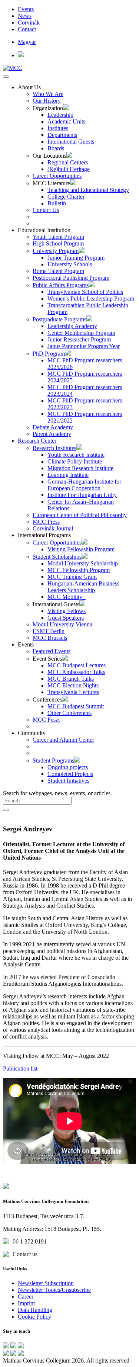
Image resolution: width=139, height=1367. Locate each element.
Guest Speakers (65, 617)
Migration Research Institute (80, 468)
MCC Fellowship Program (78, 570)
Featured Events (51, 651)
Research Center (37, 440)
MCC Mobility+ (66, 597)
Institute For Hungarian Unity (82, 495)
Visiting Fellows (66, 611)
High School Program (58, 243)
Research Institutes (54, 448)
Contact (27, 29)
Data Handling (35, 1310)
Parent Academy (52, 434)
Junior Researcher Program (79, 339)
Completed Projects (70, 774)
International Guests (70, 141)
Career (25, 1296)
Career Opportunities (57, 176)
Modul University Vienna (62, 624)
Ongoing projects (67, 767)
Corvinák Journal (53, 528)
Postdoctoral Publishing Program (71, 278)
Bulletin (56, 203)
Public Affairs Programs (61, 285)
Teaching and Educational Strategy (88, 190)
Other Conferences (69, 713)
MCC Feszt (46, 719)
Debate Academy (53, 427)
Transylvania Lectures (73, 692)
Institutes (57, 128)
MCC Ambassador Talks (76, 672)
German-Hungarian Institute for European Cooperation (84, 484)
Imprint (26, 1303)
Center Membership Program (81, 333)
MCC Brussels (50, 638)
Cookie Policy (34, 1316)
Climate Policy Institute (74, 461)
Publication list (20, 1068)
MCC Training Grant (72, 577)
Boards (55, 148)
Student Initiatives (68, 780)
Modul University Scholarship (82, 563)
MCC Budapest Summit (75, 706)
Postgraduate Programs (59, 319)
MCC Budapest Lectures (76, 665)
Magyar (27, 42)
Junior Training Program (76, 257)
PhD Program (49, 353)
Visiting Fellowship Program (81, 549)
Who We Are (48, 94)
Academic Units (66, 121)
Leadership (60, 115)
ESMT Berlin (48, 631)
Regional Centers (67, 162)
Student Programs (53, 760)
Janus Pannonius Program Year (83, 346)
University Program (56, 251)
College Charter (66, 196)
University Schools (69, 264)
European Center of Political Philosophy (80, 515)
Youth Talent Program (58, 237)
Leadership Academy (72, 326)
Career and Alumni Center (63, 740)
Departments (62, 135)
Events (26, 9)
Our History (47, 100)
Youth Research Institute (76, 455)
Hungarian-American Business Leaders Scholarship (83, 586)
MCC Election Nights (73, 685)
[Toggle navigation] (6, 77)
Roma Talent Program (58, 271)
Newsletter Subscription (46, 1283)
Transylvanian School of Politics (85, 292)
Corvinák (29, 22)
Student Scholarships (57, 556)
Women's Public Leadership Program (90, 298)
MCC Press (46, 522)
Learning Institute (68, 475)
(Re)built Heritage (68, 169)
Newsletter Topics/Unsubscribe (54, 1290)
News (25, 16)
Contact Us (46, 210)
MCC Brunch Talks (70, 679)
